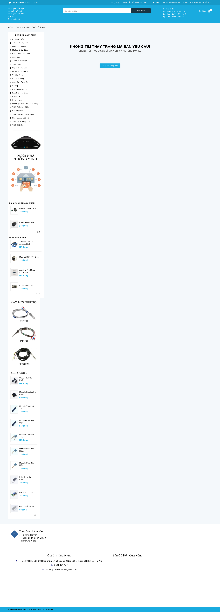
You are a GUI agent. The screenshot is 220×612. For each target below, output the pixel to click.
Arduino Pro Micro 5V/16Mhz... (27, 271)
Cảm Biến (16, 57)
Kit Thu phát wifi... (27, 285)
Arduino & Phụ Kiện (20, 43)
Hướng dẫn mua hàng (171, 2)
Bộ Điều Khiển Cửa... (28, 208)
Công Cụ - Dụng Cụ (20, 82)
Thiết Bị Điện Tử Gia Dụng (23, 114)
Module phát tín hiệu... (26, 421)
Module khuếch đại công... (27, 393)
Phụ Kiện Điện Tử (19, 89)
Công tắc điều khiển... (25, 379)
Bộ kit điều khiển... (27, 223)
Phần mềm (155, 2)
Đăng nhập (115, 2)
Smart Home (17, 100)
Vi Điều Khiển (17, 75)
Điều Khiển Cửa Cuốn (21, 54)
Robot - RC (16, 96)
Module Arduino (18, 237)
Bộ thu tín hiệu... (27, 492)
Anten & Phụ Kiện (19, 61)
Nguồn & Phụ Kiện (19, 68)
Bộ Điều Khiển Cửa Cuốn (22, 203)
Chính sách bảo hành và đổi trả (197, 2)
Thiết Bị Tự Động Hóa (21, 121)
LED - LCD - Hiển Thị (20, 71)
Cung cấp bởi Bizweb (44, 609)
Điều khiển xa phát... (25, 478)
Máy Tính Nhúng (19, 46)
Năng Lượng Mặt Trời (20, 118)
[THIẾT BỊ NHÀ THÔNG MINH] (26, 164)
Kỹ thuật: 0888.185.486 (173, 16)
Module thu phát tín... (26, 407)
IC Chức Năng (18, 79)
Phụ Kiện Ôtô (17, 111)
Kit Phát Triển (18, 39)
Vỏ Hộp (15, 86)
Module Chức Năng (20, 50)
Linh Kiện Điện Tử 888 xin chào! (25, 2)
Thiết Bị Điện (17, 125)
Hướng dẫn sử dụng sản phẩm (135, 2)
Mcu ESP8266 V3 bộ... (29, 257)
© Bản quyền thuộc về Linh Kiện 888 (22, 609)
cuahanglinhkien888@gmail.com (61, 569)
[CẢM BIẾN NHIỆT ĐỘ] (24, 334)
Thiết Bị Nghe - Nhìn (20, 107)
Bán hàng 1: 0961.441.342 (175, 11)
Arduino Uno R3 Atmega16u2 (26, 243)
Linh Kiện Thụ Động (20, 93)
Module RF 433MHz (18, 373)
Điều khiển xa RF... (27, 507)
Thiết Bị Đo (17, 64)
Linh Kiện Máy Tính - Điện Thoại (25, 104)
